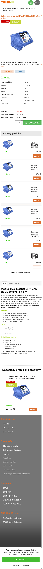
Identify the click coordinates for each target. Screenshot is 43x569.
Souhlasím (22, 559)
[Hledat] (19, 3)
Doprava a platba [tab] (13, 283)
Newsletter (7, 458)
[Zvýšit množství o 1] (22, 122)
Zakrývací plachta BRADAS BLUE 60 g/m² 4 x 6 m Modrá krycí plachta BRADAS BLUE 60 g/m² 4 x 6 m (22, 378)
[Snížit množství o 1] (22, 124)
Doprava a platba (9, 462)
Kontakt (6, 424)
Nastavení (26, 565)
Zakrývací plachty (29, 100)
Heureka (6, 454)
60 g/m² (26, 94)
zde (30, 554)
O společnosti (8, 432)
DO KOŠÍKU (34, 123)
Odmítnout (15, 565)
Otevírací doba (8, 428)
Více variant (7, 71)
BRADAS (27, 85)
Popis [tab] (4, 283)
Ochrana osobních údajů (12, 450)
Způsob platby (8, 466)
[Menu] (38, 3)
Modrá (26, 91)
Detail (36, 156)
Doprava (20, 71)
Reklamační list (9, 470)
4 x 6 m (26, 97)
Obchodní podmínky (10, 446)
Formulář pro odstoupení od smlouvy (16, 474)
